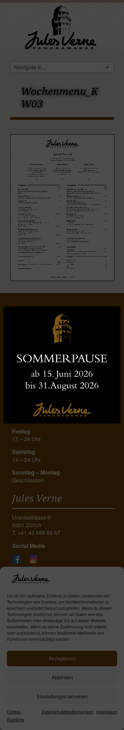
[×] (62, 365)
